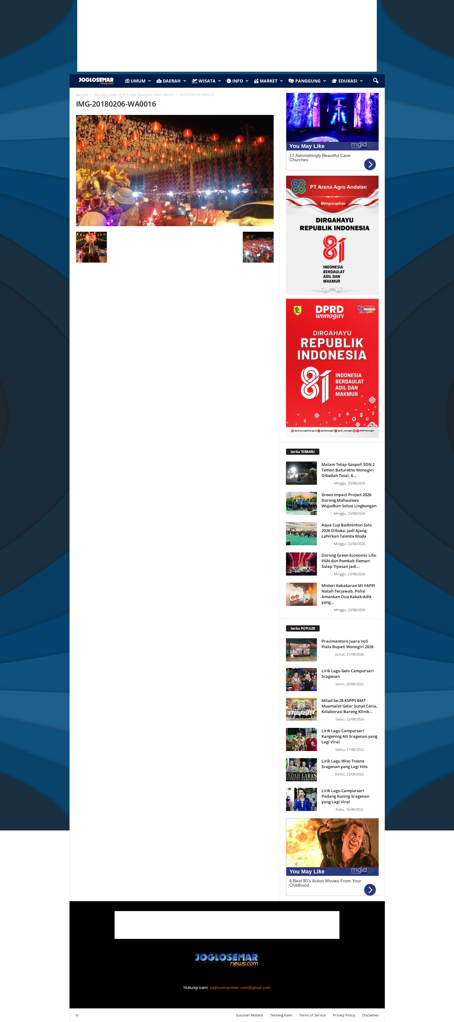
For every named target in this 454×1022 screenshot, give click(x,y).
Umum (137, 81)
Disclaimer (370, 1015)
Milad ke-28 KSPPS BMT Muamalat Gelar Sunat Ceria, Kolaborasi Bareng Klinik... (349, 706)
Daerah (171, 81)
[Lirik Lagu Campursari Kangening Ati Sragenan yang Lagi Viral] (301, 739)
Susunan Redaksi (249, 1015)
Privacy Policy (344, 1015)
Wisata (206, 81)
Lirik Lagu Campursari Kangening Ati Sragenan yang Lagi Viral (349, 736)
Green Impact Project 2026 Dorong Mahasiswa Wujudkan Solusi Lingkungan (349, 500)
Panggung (307, 81)
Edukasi (347, 81)
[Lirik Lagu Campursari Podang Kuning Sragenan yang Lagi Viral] (301, 799)
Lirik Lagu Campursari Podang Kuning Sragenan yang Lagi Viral (345, 796)
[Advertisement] (227, 925)
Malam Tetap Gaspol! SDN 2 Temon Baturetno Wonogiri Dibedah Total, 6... (348, 470)
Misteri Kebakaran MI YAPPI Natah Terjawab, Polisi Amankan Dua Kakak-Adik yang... (348, 594)
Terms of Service (312, 1015)
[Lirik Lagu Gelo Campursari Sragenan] (301, 679)
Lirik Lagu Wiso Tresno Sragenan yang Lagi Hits (345, 763)
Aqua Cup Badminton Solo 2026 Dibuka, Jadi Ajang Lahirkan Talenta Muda (347, 530)
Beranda (82, 94)
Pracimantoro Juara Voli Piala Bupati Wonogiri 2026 (347, 643)
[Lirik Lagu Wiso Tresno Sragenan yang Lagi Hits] (301, 769)
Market (268, 81)
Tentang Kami (281, 1015)
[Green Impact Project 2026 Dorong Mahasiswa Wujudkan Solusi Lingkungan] (301, 503)
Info (237, 81)
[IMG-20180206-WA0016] (175, 170)
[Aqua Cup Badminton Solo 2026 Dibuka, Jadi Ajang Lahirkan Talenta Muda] (301, 533)
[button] (375, 81)
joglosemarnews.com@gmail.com (240, 987)
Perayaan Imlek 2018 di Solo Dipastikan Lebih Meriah (133, 94)
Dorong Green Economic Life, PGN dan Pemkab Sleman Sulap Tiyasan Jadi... (349, 560)
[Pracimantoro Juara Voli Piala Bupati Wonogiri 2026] (301, 649)
